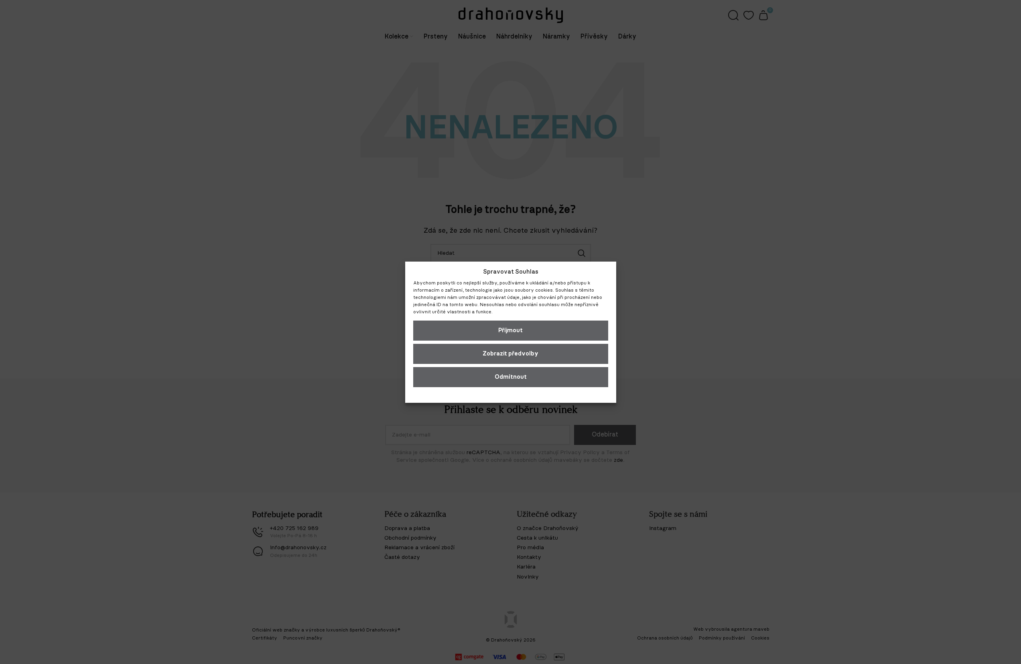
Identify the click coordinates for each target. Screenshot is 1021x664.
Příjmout (510, 330)
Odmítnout (511, 377)
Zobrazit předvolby (510, 354)
